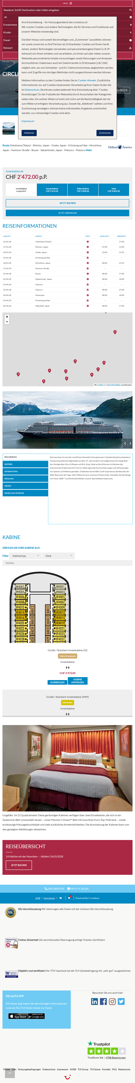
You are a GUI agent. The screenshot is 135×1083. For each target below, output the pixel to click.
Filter (5, 555)
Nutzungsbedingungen (29, 1069)
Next (130, 443)
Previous (125, 443)
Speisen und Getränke (14, 493)
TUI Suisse (95, 1069)
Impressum (49, 898)
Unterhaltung (11, 471)
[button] (92, 374)
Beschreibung (10, 457)
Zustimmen (105, 132)
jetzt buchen (19, 865)
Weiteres (8, 464)
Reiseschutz (124, 1069)
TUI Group (83, 1069)
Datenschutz (48, 1069)
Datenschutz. (32, 89)
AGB (37, 898)
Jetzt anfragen (67, 213)
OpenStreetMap (114, 384)
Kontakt (106, 1069)
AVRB (73, 1069)
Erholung (9, 479)
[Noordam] (67, 420)
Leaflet (99, 384)
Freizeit (7, 486)
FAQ (114, 1069)
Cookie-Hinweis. (87, 80)
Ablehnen (29, 132)
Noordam (67, 420)
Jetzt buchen (67, 203)
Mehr (89, 150)
